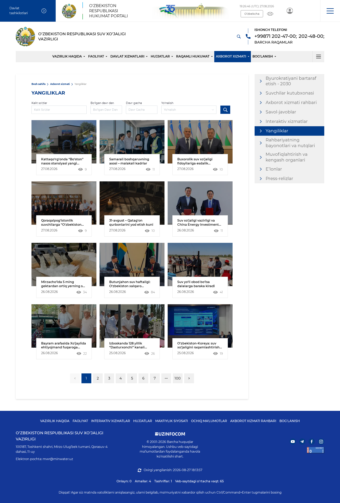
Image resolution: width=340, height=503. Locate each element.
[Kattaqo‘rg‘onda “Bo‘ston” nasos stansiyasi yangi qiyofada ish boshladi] (63, 141)
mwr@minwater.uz (58, 459)
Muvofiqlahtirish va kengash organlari (287, 157)
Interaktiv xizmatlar (287, 121)
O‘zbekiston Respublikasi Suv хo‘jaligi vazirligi (59, 436)
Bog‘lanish (262, 56)
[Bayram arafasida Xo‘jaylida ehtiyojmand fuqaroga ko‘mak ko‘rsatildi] (63, 326)
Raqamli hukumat (193, 56)
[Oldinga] (189, 378)
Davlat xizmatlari (127, 56)
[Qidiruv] (239, 36)
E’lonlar (274, 169)
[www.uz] (315, 450)
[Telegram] (302, 441)
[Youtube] (293, 441)
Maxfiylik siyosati (171, 421)
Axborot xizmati (231, 56)
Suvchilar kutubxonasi (290, 93)
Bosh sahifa (38, 84)
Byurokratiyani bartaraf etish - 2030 (291, 81)
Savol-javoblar (281, 112)
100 (178, 378)
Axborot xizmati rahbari (291, 102)
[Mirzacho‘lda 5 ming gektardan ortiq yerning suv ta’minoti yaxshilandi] (63, 264)
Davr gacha (134, 103)
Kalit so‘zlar (39, 103)
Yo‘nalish (167, 103)
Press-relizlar (279, 178)
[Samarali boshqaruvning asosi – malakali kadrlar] (132, 141)
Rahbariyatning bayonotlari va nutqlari (290, 142)
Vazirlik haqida (67, 56)
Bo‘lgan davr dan (102, 103)
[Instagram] (321, 441)
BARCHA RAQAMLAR (273, 42)
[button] (330, 11)
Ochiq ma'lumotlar (209, 421)
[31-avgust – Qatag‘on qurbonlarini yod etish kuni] (132, 203)
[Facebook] (312, 441)
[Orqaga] (75, 378)
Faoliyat (96, 56)
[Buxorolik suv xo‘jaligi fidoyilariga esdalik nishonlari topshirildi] (200, 141)
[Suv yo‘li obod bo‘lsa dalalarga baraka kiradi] (200, 264)
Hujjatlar (160, 56)
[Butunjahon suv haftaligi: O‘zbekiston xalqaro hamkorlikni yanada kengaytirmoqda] (132, 264)
